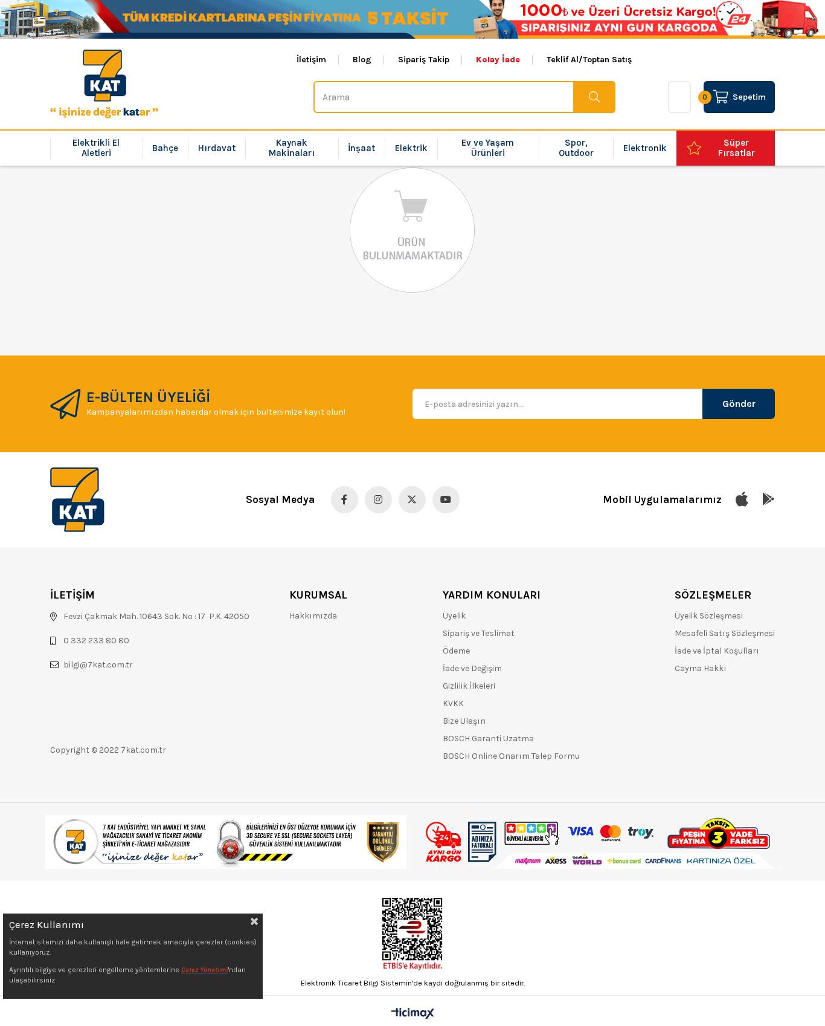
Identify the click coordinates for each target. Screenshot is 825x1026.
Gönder (739, 403)
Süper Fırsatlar (736, 147)
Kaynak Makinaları (292, 147)
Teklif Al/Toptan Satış (589, 60)
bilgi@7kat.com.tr (98, 665)
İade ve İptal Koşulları (717, 651)
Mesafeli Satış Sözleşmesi (725, 633)
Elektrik (411, 148)
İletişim (311, 60)
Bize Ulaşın (464, 721)
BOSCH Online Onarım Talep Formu (511, 756)
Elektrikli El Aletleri (96, 147)
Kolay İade (498, 60)
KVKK (453, 703)
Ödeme (456, 651)
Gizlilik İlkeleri (469, 686)
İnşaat (361, 148)
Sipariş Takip (423, 60)
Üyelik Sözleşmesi (709, 616)
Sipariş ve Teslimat (479, 633)
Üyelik (454, 616)
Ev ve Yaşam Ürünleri (487, 147)
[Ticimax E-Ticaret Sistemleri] (412, 1014)
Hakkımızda (313, 616)
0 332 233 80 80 (96, 640)
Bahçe (165, 148)
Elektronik (645, 148)
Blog (362, 60)
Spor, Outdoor (576, 147)
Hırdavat (217, 148)
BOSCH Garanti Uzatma (488, 738)
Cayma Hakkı (701, 668)
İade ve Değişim (472, 668)
